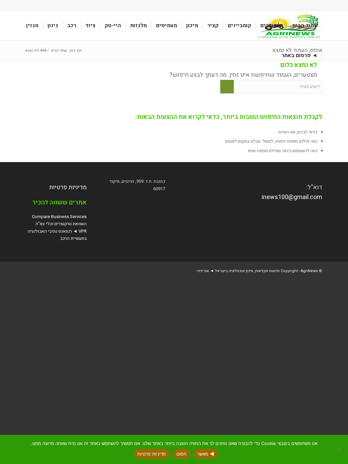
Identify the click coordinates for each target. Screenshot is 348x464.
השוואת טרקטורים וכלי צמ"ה (61, 223)
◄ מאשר (205, 454)
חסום (181, 454)
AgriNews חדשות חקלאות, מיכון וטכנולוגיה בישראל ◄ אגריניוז (257, 271)
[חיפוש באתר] (270, 55)
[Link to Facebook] (28, 5)
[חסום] (339, 449)
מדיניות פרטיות (68, 187)
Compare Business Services (59, 216)
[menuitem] (305, 25)
